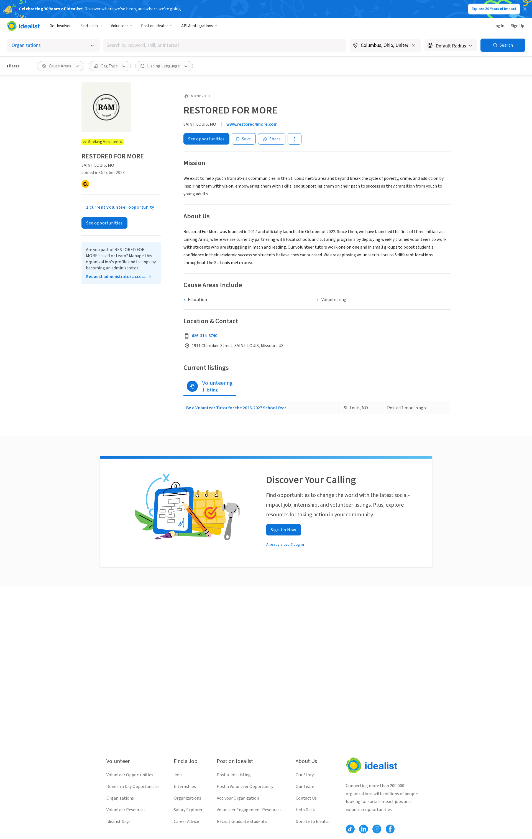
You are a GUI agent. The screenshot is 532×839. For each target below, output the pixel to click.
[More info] (385, 45)
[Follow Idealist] (350, 829)
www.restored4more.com (252, 124)
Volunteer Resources (125, 810)
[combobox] (224, 45)
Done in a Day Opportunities (133, 787)
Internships (185, 787)
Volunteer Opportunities (129, 775)
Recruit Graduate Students (242, 821)
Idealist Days (118, 821)
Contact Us (306, 798)
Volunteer (119, 26)
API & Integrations (197, 26)
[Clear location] (413, 45)
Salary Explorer (188, 810)
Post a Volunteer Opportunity (245, 787)
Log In (498, 26)
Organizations (120, 798)
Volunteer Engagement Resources (249, 810)
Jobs (178, 775)
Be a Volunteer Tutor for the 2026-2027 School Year (236, 408)
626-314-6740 (204, 336)
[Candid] (85, 184)
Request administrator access (115, 277)
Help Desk (305, 810)
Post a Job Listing (234, 775)
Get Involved (60, 26)
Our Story (305, 775)
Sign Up (517, 26)
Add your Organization (238, 798)
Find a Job (89, 26)
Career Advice (186, 821)
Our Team (305, 787)
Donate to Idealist (313, 821)
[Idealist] (23, 26)
